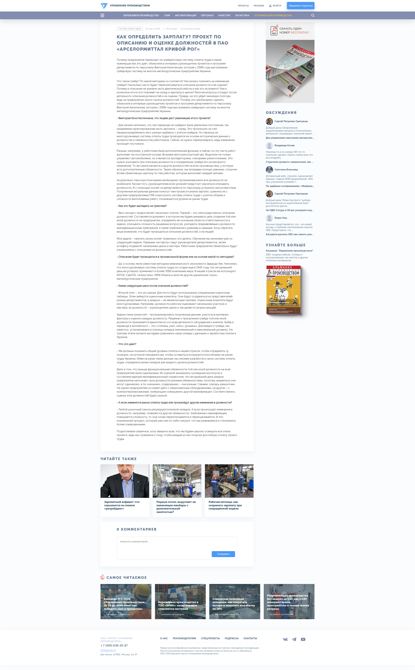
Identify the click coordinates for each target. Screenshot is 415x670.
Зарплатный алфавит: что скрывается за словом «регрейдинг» (122, 505)
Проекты (243, 5)
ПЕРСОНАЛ (207, 15)
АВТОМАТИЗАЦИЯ (185, 15)
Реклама (259, 5)
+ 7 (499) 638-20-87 (114, 645)
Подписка (232, 638)
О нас (164, 638)
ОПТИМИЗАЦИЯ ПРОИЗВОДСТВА (273, 15)
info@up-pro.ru (108, 650)
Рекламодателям (184, 638)
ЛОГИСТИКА (242, 15)
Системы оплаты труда (130, 29)
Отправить (223, 554)
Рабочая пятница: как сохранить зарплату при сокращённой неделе (225, 505)
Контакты (250, 638)
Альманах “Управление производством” (289, 250)
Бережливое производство (118, 614)
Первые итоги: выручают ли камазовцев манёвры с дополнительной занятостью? (176, 506)
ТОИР (167, 15)
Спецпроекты (210, 638)
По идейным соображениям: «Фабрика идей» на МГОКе (299, 186)
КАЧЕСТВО (224, 15)
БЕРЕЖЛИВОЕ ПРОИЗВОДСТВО (141, 15)
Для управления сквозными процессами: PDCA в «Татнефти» (302, 137)
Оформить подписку (301, 5)
